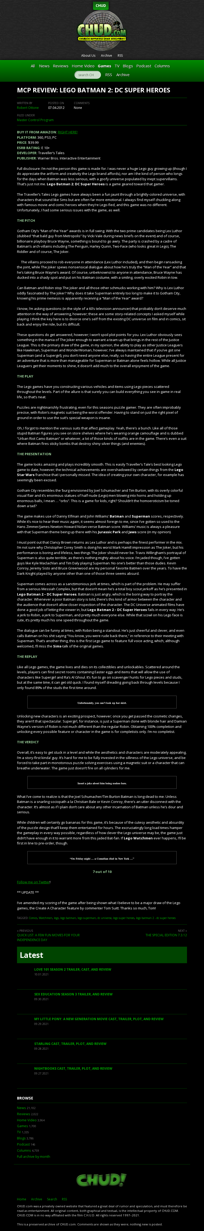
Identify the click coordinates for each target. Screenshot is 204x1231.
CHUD (101, 5)
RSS (120, 55)
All (33, 65)
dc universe (104, 918)
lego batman (68, 918)
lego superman (87, 918)
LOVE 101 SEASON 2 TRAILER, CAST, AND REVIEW (72, 969)
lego (56, 918)
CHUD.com (102, 1181)
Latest (31, 955)
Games (104, 65)
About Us (88, 55)
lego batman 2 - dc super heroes (156, 918)
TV (117, 65)
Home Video (83, 65)
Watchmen (45, 918)
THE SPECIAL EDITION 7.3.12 (166, 935)
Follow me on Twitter (33, 882)
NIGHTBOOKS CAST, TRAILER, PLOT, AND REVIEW (73, 1068)
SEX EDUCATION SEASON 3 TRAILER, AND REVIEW (73, 994)
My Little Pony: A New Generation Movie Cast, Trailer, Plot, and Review (99, 1019)
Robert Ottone (28, 107)
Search (52, 1199)
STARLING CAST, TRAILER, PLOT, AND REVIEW (70, 1043)
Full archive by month (33, 1156)
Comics (33, 918)
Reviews (61, 65)
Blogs (128, 65)
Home (21, 1199)
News (44, 65)
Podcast (143, 65)
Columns (162, 65)
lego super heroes (123, 918)
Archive (106, 55)
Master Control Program (35, 120)
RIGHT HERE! (68, 132)
